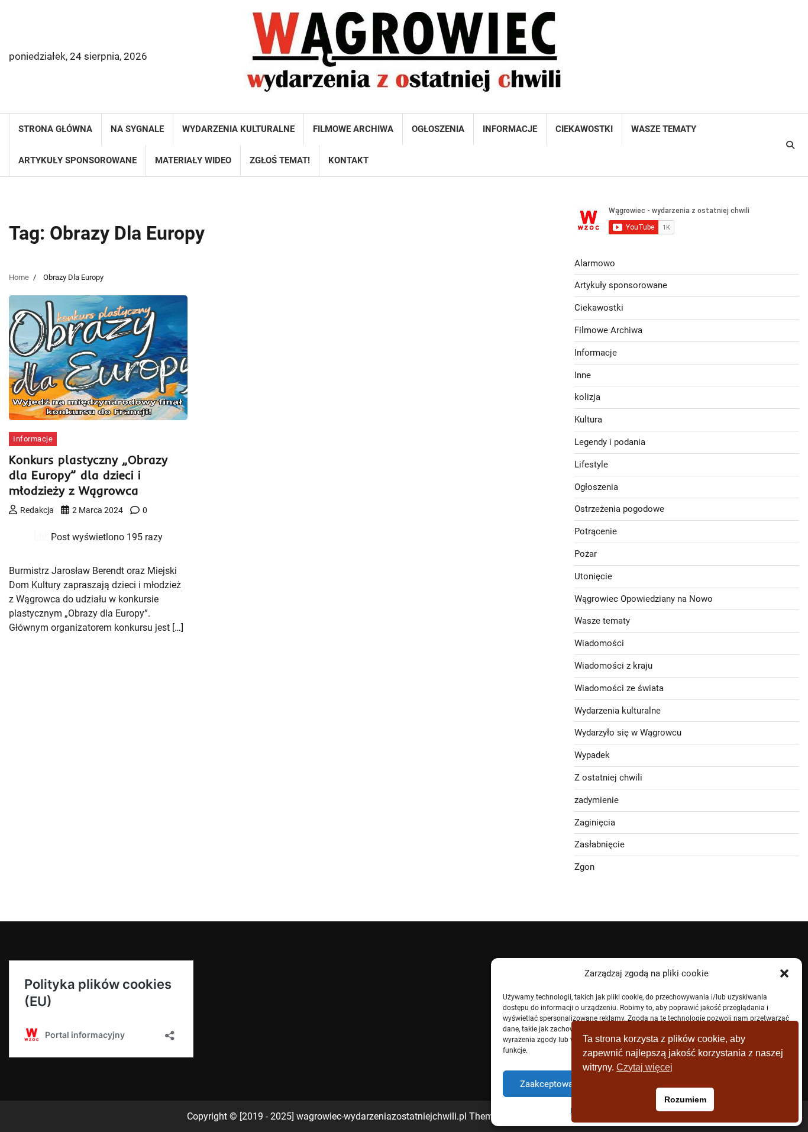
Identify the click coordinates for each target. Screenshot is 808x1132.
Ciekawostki (584, 129)
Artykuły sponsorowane (77, 160)
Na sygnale (137, 129)
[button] (784, 973)
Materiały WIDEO (193, 160)
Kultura (588, 419)
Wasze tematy (663, 129)
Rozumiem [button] (685, 1099)
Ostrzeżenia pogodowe (619, 509)
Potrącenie (595, 531)
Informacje (510, 129)
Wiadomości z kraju (613, 665)
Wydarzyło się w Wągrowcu (627, 732)
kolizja (587, 397)
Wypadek (592, 755)
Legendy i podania (609, 442)
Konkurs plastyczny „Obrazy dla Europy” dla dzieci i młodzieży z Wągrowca (88, 475)
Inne (582, 375)
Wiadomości (599, 643)
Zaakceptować (549, 1084)
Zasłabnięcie (599, 844)
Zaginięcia (594, 822)
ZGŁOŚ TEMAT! (280, 160)
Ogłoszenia (438, 129)
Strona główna (55, 129)
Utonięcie (593, 576)
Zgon (584, 867)
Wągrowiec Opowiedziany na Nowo (643, 599)
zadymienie (596, 800)
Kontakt (348, 160)
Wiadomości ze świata (619, 688)
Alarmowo (594, 263)
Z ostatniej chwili (608, 777)
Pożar (585, 554)
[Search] (790, 145)
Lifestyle (591, 464)
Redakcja (37, 510)
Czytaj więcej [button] (644, 1067)
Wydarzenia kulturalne (238, 129)
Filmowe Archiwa (353, 129)
